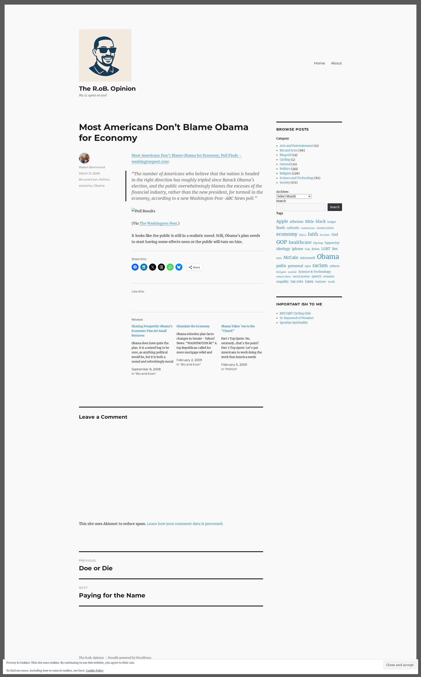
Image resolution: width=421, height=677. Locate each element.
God (335, 234)
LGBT (325, 249)
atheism (296, 222)
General (285, 164)
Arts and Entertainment (296, 146)
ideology (283, 249)
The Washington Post (158, 223)
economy (85, 185)
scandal (292, 272)
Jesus (315, 249)
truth (331, 281)
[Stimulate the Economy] (199, 345)
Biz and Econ (88, 179)
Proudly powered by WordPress (129, 658)
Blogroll (285, 155)
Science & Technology (314, 272)
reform (334, 266)
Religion (285, 173)
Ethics (302, 235)
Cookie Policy (94, 670)
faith (313, 234)
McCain (291, 257)
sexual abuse (283, 276)
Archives (282, 192)
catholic (293, 228)
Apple (282, 221)
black (321, 221)
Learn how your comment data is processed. (185, 523)
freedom (325, 235)
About (336, 63)
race (308, 266)
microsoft (307, 258)
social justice (301, 276)
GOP (281, 242)
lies (335, 249)
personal (295, 266)
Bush (280, 227)
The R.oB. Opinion (107, 88)
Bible (309, 222)
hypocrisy (332, 243)
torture (320, 282)
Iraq (307, 249)
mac (279, 258)
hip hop (318, 243)
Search (281, 201)
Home (319, 63)
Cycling (285, 159)
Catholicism (308, 228)
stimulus (328, 276)
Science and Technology (297, 178)
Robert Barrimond (92, 167)
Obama (99, 185)
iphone (297, 249)
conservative (325, 228)
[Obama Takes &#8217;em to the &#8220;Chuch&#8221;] (243, 347)
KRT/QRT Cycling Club (295, 313)
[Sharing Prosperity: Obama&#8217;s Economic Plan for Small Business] (154, 350)
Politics (104, 179)
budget (331, 221)
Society (285, 182)
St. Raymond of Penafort (297, 318)
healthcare (300, 242)
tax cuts (297, 281)
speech (316, 276)
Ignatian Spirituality (294, 322)
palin (281, 265)
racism (320, 265)
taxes (309, 281)
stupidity (282, 282)
